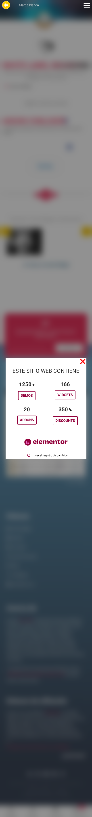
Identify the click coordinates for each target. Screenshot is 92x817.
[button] (82, 361)
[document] (46, 408)
